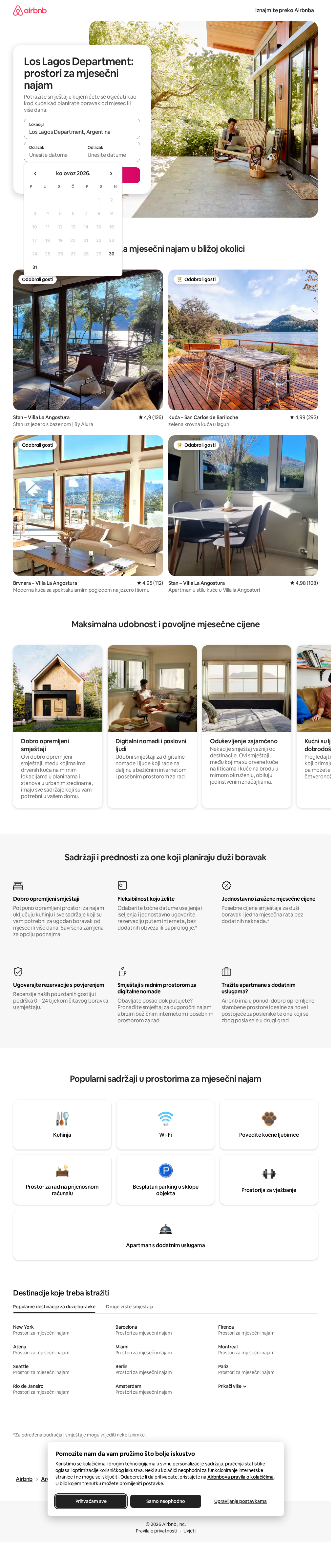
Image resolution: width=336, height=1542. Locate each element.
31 (34, 267)
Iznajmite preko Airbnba (284, 10)
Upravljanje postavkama (240, 1501)
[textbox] (53, 155)
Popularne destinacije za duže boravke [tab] (54, 1307)
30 (112, 254)
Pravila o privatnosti (156, 1531)
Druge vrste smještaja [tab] (129, 1307)
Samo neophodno (165, 1501)
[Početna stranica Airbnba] (30, 10)
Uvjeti (189, 1531)
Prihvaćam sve (90, 1501)
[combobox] (82, 132)
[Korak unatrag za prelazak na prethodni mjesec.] (35, 174)
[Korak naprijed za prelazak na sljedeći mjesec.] (111, 174)
